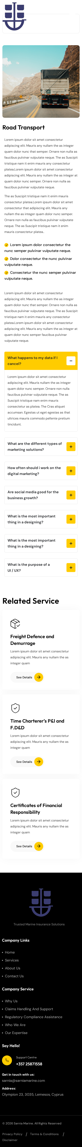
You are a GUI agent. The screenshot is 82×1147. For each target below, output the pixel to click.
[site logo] (14, 16)
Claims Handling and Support (29, 1009)
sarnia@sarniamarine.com (23, 1080)
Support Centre (26, 1057)
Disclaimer (10, 1140)
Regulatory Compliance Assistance (33, 1017)
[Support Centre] (7, 1060)
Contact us (14, 976)
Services (12, 960)
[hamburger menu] (72, 16)
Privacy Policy (12, 1134)
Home (10, 952)
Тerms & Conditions (44, 1134)
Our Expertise (16, 1032)
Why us (11, 1001)
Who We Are (15, 1025)
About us (12, 968)
